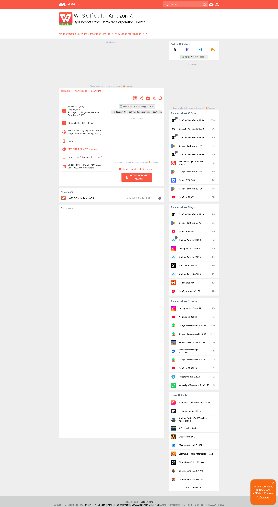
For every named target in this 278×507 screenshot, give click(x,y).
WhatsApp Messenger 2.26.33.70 (194, 385)
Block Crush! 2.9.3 (187, 437)
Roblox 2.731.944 (187, 180)
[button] (135, 98)
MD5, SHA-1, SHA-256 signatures (83, 149)
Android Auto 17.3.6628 (190, 240)
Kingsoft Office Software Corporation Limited (112, 22)
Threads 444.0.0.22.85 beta (191, 462)
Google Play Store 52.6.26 (190, 189)
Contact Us (154, 505)
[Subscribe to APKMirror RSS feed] (213, 50)
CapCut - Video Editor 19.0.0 (191, 137)
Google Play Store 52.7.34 (190, 171)
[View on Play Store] (148, 98)
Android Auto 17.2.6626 (190, 257)
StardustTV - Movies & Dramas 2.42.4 (196, 402)
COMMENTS (96, 91)
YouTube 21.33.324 (188, 317)
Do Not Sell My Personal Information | (115, 505)
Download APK (139, 177)
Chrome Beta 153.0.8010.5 (191, 479)
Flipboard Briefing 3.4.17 (190, 411)
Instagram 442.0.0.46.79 (190, 248)
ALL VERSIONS (81, 91)
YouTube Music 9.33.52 (189, 291)
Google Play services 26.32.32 (192, 325)
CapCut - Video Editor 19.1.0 (191, 129)
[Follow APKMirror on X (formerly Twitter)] (175, 50)
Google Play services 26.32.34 (192, 334)
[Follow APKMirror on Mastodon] (187, 50)
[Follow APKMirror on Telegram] (200, 50)
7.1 (147, 33)
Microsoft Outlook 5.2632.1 (191, 445)
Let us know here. (145, 502)
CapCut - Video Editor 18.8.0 (191, 120)
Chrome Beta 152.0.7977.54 (192, 471)
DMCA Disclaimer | (140, 505)
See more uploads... (194, 487)
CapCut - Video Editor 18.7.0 (191, 154)
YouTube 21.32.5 (186, 197)
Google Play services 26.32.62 (192, 360)
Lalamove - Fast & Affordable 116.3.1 (196, 454)
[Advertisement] (111, 64)
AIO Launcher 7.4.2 (187, 428)
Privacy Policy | (91, 505)
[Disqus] (111, 324)
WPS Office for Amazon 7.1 (81, 198)
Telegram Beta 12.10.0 (189, 377)
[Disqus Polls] (111, 248)
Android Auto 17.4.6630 (190, 274)
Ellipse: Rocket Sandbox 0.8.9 (192, 342)
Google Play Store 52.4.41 (190, 146)
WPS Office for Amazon (127, 33)
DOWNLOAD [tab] (66, 91)
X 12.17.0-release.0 (188, 266)
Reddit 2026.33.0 (186, 283)
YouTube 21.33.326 (188, 368)
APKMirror (73, 4)
